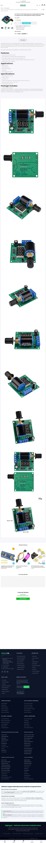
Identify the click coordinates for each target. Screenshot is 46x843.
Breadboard (26, 768)
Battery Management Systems (29, 708)
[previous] (3, 20)
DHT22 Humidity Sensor (28, 738)
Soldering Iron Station (28, 763)
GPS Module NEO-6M (28, 751)
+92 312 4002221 (6, 665)
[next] (11, 20)
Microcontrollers (20, 661)
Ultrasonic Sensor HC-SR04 (29, 734)
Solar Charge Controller (5, 771)
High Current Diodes (5, 708)
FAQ (33, 659)
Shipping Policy (35, 661)
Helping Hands (26, 777)
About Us (34, 667)
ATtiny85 (2, 748)
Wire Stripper (26, 773)
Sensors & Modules (20, 659)
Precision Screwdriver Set (28, 778)
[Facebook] (2, 672)
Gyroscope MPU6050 (28, 750)
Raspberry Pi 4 (3, 741)
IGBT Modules (3, 705)
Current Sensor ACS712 (28, 748)
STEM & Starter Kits (20, 667)
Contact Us (34, 669)
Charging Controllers (5, 727)
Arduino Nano (3, 750)
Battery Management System (6, 777)
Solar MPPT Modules (27, 712)
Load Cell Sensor (27, 746)
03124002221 (24, 1)
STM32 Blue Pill (4, 743)
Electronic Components (6, 685)
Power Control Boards (5, 712)
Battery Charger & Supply (5, 761)
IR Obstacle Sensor (27, 745)
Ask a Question (18, 31)
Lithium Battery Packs (5, 718)
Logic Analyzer (26, 766)
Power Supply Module (5, 778)
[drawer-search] (37, 5)
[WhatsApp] (8, 672)
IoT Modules (26, 720)
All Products (4, 680)
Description (23, 40)
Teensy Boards (4, 751)
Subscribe (26, 686)
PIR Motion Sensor (27, 743)
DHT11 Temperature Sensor (29, 736)
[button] (35, 23)
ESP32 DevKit (3, 738)
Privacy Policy (32, 838)
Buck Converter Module (5, 768)
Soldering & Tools (20, 669)
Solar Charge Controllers (28, 703)
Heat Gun (25, 771)
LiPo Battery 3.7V (4, 773)
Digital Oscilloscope (27, 765)
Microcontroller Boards (28, 718)
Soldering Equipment (27, 761)
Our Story (4, 683)
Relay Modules (26, 724)
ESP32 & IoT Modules (21, 658)
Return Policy (34, 663)
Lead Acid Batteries (4, 724)
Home (2, 8)
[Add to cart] (14, 563)
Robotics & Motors (20, 663)
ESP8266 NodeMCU (4, 739)
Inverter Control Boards (28, 705)
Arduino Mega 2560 (4, 736)
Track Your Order (35, 658)
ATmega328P (3, 745)
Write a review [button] (23, 598)
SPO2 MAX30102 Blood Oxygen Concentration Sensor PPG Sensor (38, 566)
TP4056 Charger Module (5, 765)
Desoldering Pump (27, 775)
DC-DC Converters (27, 710)
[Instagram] (5, 672)
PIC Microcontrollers (4, 746)
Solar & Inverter (5, 689)
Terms (36, 838)
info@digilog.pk (5, 666)
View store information (20, 28)
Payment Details (35, 673)
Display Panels (26, 722)
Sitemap (3, 693)
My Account (34, 656)
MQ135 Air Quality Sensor (28, 741)
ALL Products (6, 8)
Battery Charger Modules (5, 720)
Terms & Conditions (35, 671)
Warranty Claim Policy (36, 665)
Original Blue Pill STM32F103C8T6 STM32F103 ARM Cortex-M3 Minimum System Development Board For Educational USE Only (7, 566)
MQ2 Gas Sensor (27, 739)
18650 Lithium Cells (4, 763)
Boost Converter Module (5, 770)
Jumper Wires (26, 770)
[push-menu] (2, 5)
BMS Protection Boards (5, 722)
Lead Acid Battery (4, 775)
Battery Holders (4, 725)
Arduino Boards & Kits (21, 656)
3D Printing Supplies (21, 665)
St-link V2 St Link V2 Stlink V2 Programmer (21, 566)
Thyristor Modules (4, 710)
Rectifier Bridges (4, 703)
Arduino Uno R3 (4, 734)
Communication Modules (28, 727)
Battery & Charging (5, 691)
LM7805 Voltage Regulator (6, 766)
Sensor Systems (27, 725)
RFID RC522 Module (27, 753)
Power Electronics (5, 687)
